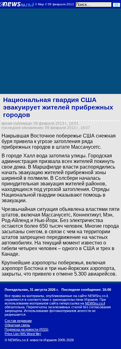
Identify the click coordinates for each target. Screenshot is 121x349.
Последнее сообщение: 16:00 (86, 289)
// (54, 4)
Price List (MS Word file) (23, 334)
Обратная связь (17, 325)
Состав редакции (18, 321)
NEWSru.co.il (95, 303)
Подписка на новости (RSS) (26, 329)
